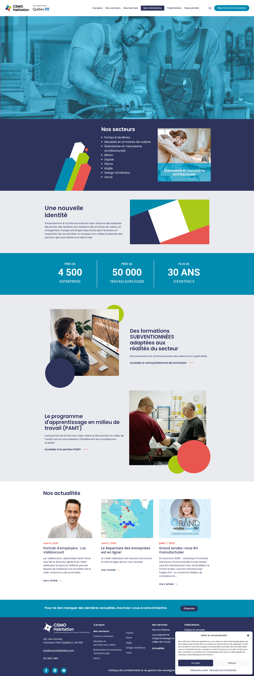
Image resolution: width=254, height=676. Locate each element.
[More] (184, 154)
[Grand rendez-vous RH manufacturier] (185, 518)
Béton (108, 155)
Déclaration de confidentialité (222, 670)
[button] (248, 635)
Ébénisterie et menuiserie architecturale (107, 651)
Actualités (158, 648)
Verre (108, 177)
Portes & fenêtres (117, 137)
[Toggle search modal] (210, 8)
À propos (99, 624)
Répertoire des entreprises (231, 7)
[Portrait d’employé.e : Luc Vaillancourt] (69, 518)
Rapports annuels (194, 629)
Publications (191, 624)
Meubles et (99, 641)
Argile (108, 168)
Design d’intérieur (117, 173)
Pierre (108, 164)
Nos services (159, 624)
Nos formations (161, 629)
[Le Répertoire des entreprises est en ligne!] (127, 518)
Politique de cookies (199, 670)
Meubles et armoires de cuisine (127, 142)
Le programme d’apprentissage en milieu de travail (163, 638)
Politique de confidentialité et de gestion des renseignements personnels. (152, 670)
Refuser (232, 663)
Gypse (109, 159)
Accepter (195, 663)
